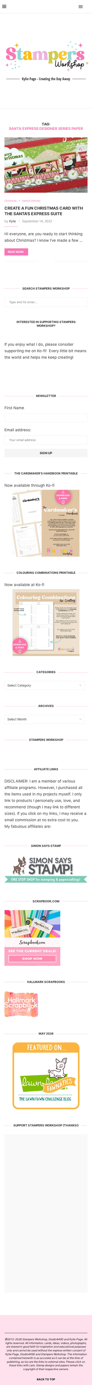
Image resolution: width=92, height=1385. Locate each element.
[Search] (87, 6)
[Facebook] (68, 6)
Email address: (17, 430)
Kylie (12, 221)
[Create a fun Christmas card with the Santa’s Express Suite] (46, 165)
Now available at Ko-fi (24, 584)
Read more (16, 251)
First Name (14, 408)
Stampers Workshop (46, 740)
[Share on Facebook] (44, 261)
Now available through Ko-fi (29, 485)
